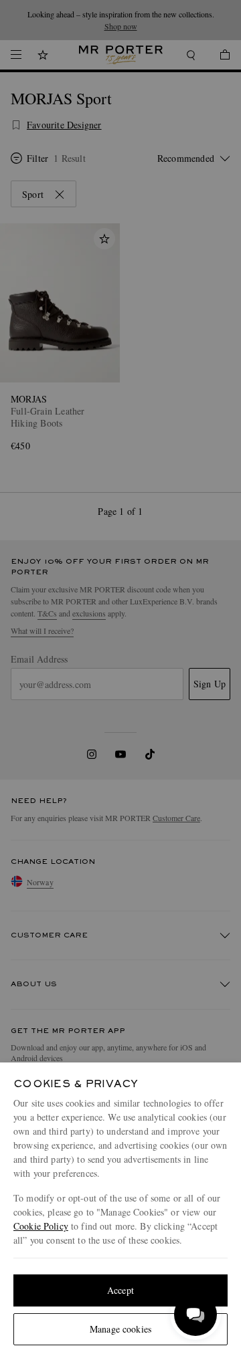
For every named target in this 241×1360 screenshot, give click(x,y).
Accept (120, 1290)
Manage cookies (120, 1329)
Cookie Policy (40, 1226)
